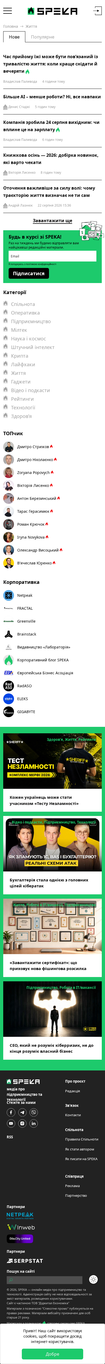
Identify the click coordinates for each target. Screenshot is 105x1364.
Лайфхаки (23, 364)
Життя (18, 373)
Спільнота (23, 304)
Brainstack (26, 634)
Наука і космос (28, 338)
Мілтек (19, 330)
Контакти (73, 1114)
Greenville (26, 621)
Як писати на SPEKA (81, 1158)
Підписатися (29, 273)
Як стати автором (79, 1149)
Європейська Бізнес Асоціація (45, 672)
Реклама (72, 1185)
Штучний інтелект (33, 347)
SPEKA (22, 1290)
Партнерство (76, 1195)
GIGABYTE (26, 711)
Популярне (42, 37)
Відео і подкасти (30, 390)
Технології (23, 407)
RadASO (24, 685)
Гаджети (21, 381)
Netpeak (24, 595)
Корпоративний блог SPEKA (43, 659)
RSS (10, 1137)
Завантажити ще (52, 221)
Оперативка (25, 312)
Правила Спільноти (81, 1139)
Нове (14, 37)
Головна (10, 26)
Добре (52, 1354)
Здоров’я (21, 416)
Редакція (72, 1091)
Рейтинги (22, 399)
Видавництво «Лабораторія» (43, 647)
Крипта (19, 356)
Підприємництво (31, 321)
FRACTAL (25, 608)
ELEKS (22, 698)
